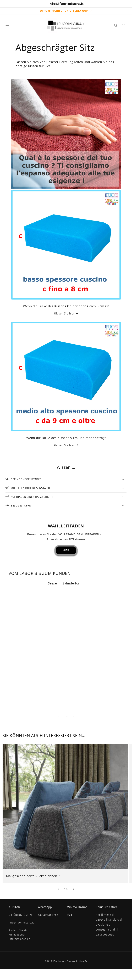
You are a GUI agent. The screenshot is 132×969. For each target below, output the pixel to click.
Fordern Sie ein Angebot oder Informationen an (19, 934)
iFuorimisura (59, 961)
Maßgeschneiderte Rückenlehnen (31, 876)
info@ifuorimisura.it (21, 922)
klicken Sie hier (64, 313)
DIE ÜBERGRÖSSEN (20, 914)
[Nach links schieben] (58, 716)
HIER (66, 550)
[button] (7, 25)
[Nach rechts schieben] (73, 716)
